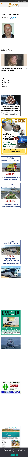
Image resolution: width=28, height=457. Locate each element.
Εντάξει (12, 455)
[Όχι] (26, 452)
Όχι (17, 455)
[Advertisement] (14, 224)
